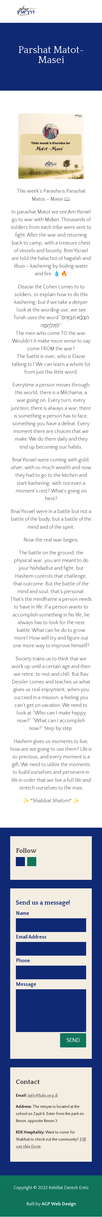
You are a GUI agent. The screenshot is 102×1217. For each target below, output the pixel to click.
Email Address (31, 937)
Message (26, 984)
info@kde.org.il (43, 1096)
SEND (73, 1040)
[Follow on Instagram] (31, 861)
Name (22, 913)
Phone (23, 961)
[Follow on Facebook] (20, 861)
